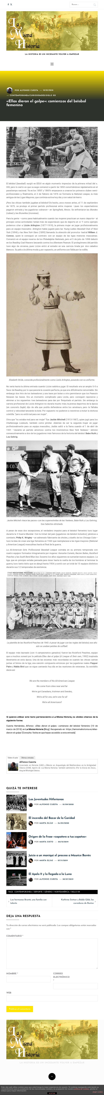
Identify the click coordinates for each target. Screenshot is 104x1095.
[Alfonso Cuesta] (13, 765)
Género (48, 892)
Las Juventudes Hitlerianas (46, 799)
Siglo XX (75, 892)
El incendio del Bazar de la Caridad (52, 818)
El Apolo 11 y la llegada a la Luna (50, 874)
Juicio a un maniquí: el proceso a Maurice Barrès (60, 855)
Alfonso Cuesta (29, 90)
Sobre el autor (13, 758)
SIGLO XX (51, 95)
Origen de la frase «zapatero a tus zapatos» (57, 836)
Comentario (14, 936)
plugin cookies (98, 1092)
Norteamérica (61, 892)
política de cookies (81, 1089)
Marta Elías (46, 823)
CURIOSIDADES (37, 95)
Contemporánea (23, 892)
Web (8, 993)
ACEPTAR (52, 1093)
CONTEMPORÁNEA (19, 95)
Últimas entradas (27, 758)
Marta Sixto (46, 842)
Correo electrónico (59, 977)
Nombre (12, 974)
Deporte (38, 892)
